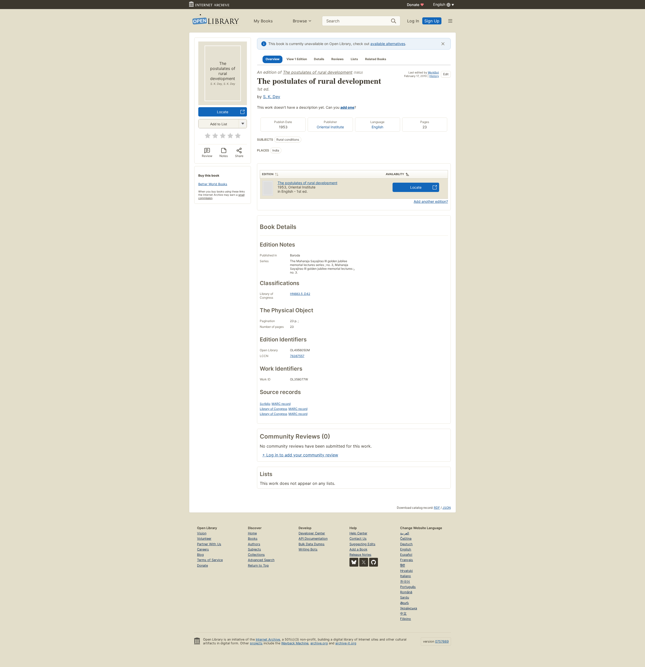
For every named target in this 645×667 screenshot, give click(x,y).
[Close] (442, 43)
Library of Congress (273, 409)
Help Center (358, 533)
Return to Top (258, 565)
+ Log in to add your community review (300, 454)
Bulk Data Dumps (312, 544)
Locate (222, 112)
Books (252, 538)
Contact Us (358, 538)
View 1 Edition (296, 59)
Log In (413, 20)
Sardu (404, 597)
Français (406, 560)
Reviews (337, 59)
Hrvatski (406, 571)
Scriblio (265, 404)
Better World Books (212, 184)
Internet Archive (268, 639)
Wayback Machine (294, 643)
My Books (263, 20)
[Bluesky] (353, 562)
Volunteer (204, 538)
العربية (404, 533)
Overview (272, 59)
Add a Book (358, 549)
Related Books (375, 59)
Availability (395, 174)
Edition (267, 174)
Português (408, 587)
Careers (203, 549)
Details (319, 59)
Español (406, 555)
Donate (415, 5)
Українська (408, 608)
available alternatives (387, 44)
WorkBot (433, 72)
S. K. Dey (271, 96)
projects (256, 643)
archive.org (319, 643)
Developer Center (312, 533)
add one (347, 107)
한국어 (405, 581)
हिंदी (402, 565)
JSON (446, 507)
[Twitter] (363, 562)
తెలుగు (404, 603)
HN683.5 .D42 (300, 294)
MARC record (281, 404)
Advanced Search (261, 560)
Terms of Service (210, 560)
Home (252, 533)
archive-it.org (345, 643)
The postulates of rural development (317, 72)
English (377, 127)
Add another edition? (431, 201)
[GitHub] (373, 562)
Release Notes (360, 555)
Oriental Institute (330, 127)
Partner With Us (209, 544)
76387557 (297, 356)
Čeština (405, 538)
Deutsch (406, 544)
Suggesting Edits (362, 544)
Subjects (254, 549)
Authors (254, 544)
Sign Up (431, 20)
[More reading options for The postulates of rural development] (243, 123)
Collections (256, 555)
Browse (300, 20)
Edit (445, 74)
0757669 (442, 641)
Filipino (405, 619)
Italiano (405, 576)
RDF (437, 507)
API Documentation (313, 538)
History (434, 76)
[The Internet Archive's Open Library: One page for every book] (215, 20)
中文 (403, 613)
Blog (200, 555)
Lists (354, 59)
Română (406, 592)
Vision (201, 533)
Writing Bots (308, 549)
